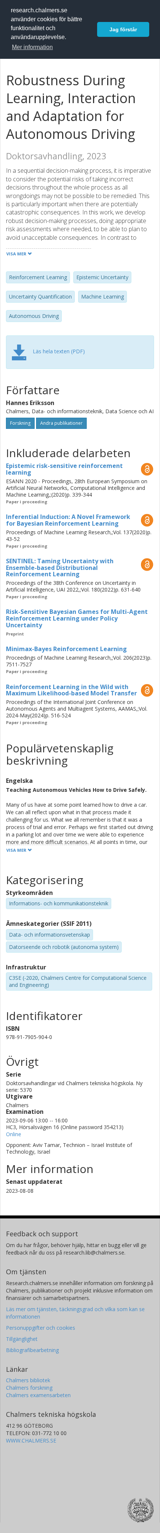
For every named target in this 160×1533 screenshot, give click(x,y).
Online (13, 1134)
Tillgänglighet (22, 1338)
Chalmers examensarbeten (38, 1395)
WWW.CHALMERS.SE (31, 1440)
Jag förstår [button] (123, 29)
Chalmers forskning (29, 1387)
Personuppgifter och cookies (40, 1327)
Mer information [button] (32, 47)
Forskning (20, 423)
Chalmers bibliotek (28, 1380)
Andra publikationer (61, 423)
